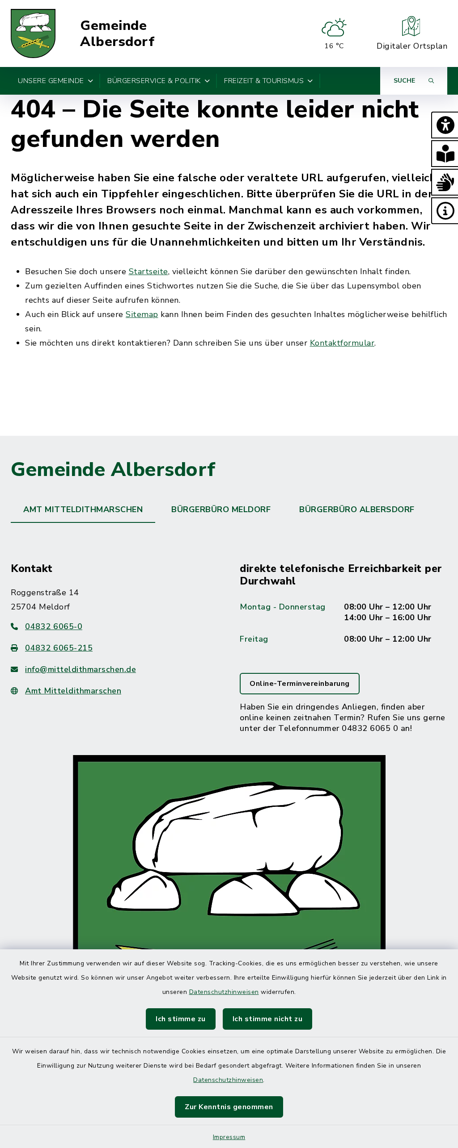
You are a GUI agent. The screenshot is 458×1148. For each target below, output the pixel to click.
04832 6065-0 (53, 626)
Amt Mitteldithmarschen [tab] (83, 509)
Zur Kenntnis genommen (229, 1107)
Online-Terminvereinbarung (300, 684)
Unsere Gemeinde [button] (51, 81)
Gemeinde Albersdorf (117, 33)
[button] (444, 125)
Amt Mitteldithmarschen (73, 690)
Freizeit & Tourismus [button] (264, 81)
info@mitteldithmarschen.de (80, 669)
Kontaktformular (342, 343)
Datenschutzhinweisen (224, 992)
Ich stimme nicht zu (268, 1019)
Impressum (229, 1137)
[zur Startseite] (33, 33)
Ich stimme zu (181, 1019)
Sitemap (142, 314)
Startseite (148, 271)
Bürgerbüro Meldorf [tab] (221, 509)
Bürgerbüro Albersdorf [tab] (357, 509)
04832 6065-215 (59, 648)
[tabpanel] (229, 810)
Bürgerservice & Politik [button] (154, 81)
